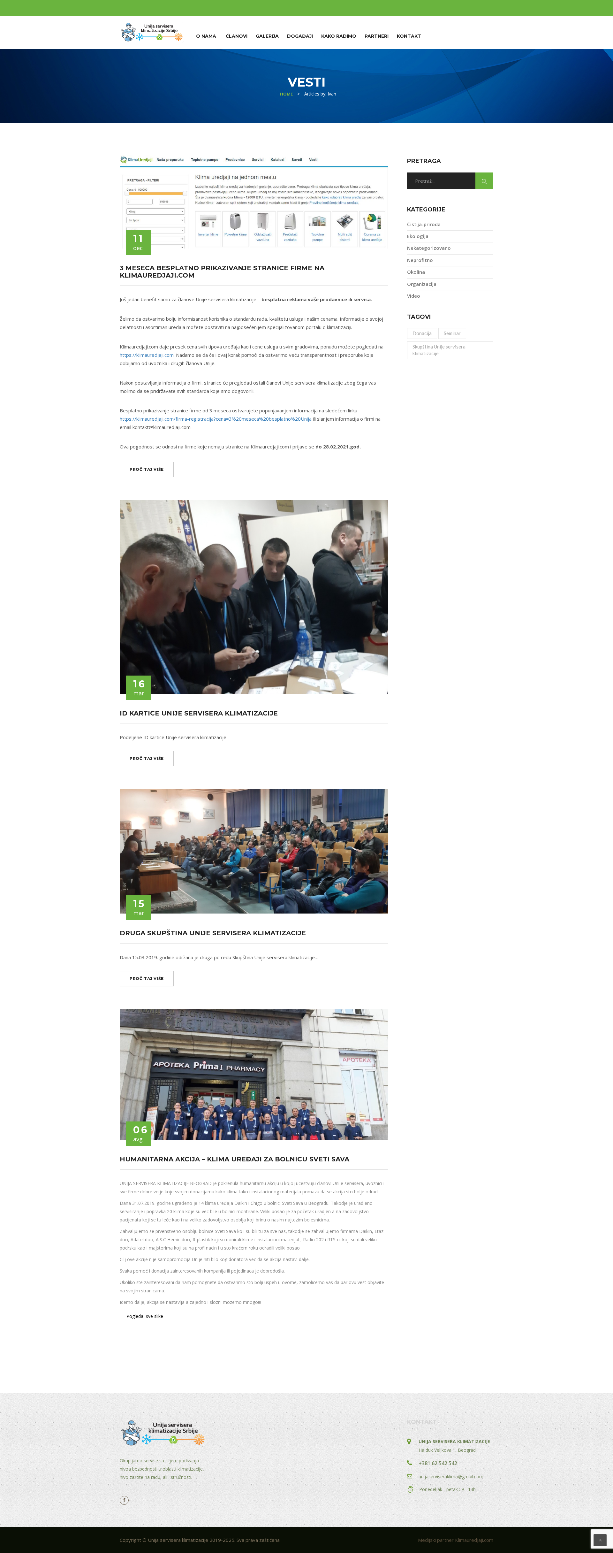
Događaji (300, 36)
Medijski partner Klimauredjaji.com (455, 1540)
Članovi (236, 36)
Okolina (416, 272)
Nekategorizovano (429, 248)
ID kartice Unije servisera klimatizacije (199, 713)
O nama (206, 36)
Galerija (267, 36)
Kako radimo (338, 36)
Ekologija (417, 236)
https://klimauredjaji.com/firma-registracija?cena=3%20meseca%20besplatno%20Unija (216, 419)
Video (413, 296)
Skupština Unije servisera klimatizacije (438, 350)
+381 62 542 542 (438, 1463)
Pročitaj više (147, 469)
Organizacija (421, 284)
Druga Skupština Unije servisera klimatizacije (213, 933)
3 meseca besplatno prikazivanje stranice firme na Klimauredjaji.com (222, 271)
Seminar (452, 333)
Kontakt (409, 36)
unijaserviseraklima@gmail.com (451, 1476)
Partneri (377, 36)
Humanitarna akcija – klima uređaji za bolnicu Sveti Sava (234, 1159)
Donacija (422, 333)
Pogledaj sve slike (144, 1316)
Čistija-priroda (424, 224)
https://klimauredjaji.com (147, 355)
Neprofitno (420, 260)
